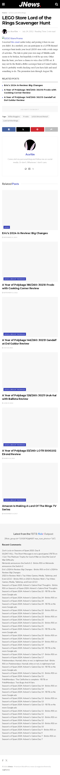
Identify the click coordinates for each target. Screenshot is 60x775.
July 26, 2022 (8, 348)
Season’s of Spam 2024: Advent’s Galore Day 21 (23, 626)
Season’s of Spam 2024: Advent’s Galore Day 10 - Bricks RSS (28, 723)
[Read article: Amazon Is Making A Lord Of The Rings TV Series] (30, 483)
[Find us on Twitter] (6, 760)
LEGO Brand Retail (40, 116)
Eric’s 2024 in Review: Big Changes (23, 85)
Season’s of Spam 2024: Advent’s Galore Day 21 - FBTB (26, 629)
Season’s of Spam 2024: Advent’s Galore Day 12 (23, 720)
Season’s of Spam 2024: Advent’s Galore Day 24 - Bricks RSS (28, 597)
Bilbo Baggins (14, 116)
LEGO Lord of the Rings (17, 13)
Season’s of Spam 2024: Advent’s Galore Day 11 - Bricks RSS (28, 711)
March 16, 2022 (9, 458)
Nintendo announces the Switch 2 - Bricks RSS (22, 563)
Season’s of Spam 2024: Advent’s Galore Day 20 (23, 638)
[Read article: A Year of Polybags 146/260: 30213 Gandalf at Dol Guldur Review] (30, 317)
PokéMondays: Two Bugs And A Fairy (18, 682)
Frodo (26, 116)
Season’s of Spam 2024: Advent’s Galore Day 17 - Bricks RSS (28, 654)
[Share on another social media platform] (51, 129)
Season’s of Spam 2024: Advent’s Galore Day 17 (23, 657)
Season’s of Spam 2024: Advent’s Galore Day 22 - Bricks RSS (28, 610)
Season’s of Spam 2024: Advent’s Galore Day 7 (22, 739)
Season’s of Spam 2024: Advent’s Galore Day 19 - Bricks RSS (28, 641)
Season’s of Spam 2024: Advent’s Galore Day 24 (23, 601)
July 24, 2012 (27, 31)
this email (15, 41)
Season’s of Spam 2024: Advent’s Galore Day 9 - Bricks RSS (27, 729)
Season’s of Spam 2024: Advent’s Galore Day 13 (23, 701)
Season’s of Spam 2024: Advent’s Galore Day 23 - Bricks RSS (28, 616)
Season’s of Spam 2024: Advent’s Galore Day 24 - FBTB (26, 604)
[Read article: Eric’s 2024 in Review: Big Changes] (30, 210)
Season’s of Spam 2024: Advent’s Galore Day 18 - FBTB (26, 648)
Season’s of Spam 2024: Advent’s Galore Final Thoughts (33, 588)
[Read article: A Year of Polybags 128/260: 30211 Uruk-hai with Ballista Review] (30, 372)
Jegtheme (6, 770)
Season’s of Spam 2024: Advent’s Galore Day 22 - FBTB (26, 591)
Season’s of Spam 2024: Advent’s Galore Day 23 (23, 619)
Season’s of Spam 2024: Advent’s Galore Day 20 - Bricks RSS (28, 635)
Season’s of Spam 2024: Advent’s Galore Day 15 (23, 676)
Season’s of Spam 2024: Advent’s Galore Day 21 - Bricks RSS (28, 622)
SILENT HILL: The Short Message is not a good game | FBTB (28, 553)
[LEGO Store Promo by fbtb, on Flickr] (12, 38)
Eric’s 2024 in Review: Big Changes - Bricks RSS (22, 569)
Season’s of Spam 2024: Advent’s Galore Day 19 (23, 645)
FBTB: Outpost (42, 533)
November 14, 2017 (10, 513)
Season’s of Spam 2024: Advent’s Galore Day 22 (23, 613)
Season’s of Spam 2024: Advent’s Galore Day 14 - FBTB (26, 692)
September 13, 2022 (10, 292)
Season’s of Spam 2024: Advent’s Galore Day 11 (23, 714)
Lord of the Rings (10, 121)
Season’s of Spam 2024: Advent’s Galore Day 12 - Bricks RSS (28, 717)
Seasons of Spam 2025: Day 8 (27, 550)
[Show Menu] (3, 4)
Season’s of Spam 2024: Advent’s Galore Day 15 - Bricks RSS (28, 673)
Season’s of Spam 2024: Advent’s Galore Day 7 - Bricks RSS (27, 736)
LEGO (6, 227)
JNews (10, 766)
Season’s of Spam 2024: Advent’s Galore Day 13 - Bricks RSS (28, 698)
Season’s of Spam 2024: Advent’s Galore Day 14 (23, 689)
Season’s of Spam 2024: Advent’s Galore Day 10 (23, 726)
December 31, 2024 (10, 237)
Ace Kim (14, 31)
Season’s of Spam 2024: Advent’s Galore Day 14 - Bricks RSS (28, 685)
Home (4, 13)
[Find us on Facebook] (2, 760)
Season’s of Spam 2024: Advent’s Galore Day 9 (22, 733)
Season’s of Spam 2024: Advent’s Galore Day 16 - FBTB (26, 667)
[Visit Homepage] (30, 4)
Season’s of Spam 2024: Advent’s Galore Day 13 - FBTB (26, 704)
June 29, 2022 (8, 403)
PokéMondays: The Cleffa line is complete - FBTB (23, 679)
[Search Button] (56, 4)
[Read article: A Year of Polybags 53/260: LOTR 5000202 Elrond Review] (30, 427)
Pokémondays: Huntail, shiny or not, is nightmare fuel (32, 663)
